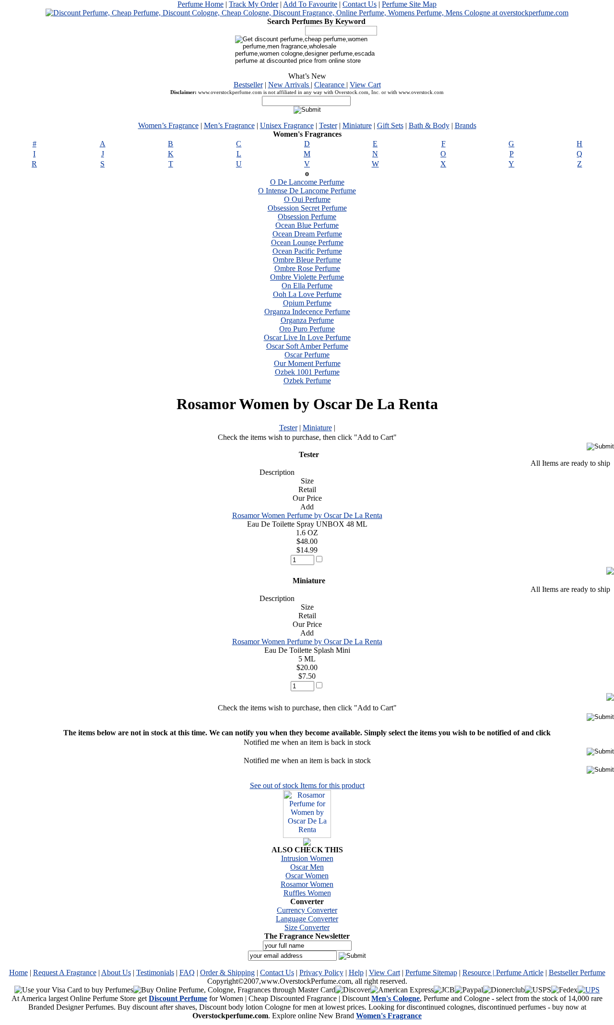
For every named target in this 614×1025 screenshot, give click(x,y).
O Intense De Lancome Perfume (307, 191)
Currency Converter (307, 910)
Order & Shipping (227, 972)
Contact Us (359, 4)
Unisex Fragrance (287, 125)
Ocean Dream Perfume (307, 234)
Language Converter (307, 919)
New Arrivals (289, 85)
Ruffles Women (307, 893)
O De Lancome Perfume (307, 182)
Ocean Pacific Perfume (307, 251)
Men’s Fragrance (229, 125)
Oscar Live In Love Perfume (307, 337)
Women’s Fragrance (168, 125)
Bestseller (248, 85)
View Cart (365, 85)
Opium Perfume (307, 303)
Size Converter (307, 927)
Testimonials (155, 972)
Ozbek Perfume (307, 381)
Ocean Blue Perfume (307, 225)
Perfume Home (200, 4)
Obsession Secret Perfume (307, 208)
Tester (328, 125)
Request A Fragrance (64, 972)
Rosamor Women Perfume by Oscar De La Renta (307, 515)
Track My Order (253, 4)
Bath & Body (429, 125)
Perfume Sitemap (431, 972)
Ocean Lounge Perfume (307, 242)
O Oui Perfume (307, 199)
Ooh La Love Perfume (307, 294)
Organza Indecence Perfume (307, 311)
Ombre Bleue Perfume (307, 260)
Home (18, 972)
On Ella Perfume (307, 286)
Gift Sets (390, 125)
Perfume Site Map (409, 4)
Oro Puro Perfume (307, 329)
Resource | (479, 972)
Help (356, 972)
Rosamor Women (307, 884)
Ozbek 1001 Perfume (307, 372)
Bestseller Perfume (577, 972)
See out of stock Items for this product (307, 785)
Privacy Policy (321, 972)
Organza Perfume (307, 320)
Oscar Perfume (307, 355)
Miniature (357, 125)
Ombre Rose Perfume (307, 268)
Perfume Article (519, 972)
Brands (465, 125)
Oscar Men (307, 867)
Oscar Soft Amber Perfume (307, 346)
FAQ (187, 972)
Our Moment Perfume (307, 363)
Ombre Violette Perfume (307, 277)
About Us (116, 972)
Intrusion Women (307, 858)
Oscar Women (307, 876)
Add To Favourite (310, 4)
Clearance (330, 85)
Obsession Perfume (307, 216)
